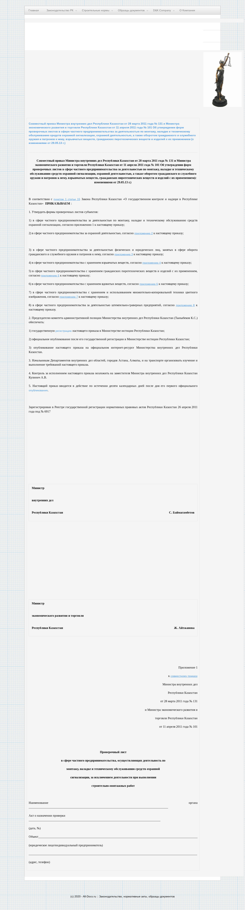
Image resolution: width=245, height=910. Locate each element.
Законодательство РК (60, 10)
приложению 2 (143, 233)
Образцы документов (131, 10)
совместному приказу (184, 676)
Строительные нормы (95, 10)
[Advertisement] (74, 83)
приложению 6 (149, 283)
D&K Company (162, 10)
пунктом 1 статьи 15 (67, 199)
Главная (34, 10)
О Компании (187, 10)
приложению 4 (151, 262)
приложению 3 (123, 254)
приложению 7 (69, 296)
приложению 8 (185, 305)
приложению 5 (50, 275)
